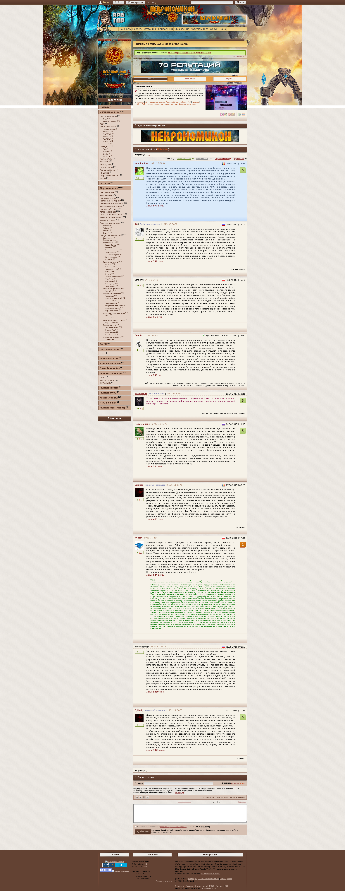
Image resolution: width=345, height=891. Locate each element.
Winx (107, 315)
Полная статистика (164, 881)
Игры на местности (110, 363)
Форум (214, 29)
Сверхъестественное (113, 306)
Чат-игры (105, 183)
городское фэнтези (157, 102)
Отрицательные (222, 159)
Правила (189, 886)
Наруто (108, 264)
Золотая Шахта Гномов (208, 879)
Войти (118, 2)
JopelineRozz (141, 163)
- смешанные (106, 195)
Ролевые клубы (108, 392)
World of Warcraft (108, 127)
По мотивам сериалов (112, 294)
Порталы (104, 107)
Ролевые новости (109, 387)
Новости (137, 29)
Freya (105, 149)
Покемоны (109, 281)
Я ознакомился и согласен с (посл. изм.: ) (173, 827)
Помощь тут (179, 793)
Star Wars (109, 291)
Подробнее (230, 79)
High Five (106, 156)
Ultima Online (106, 167)
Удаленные (239, 159)
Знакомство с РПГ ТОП (204, 886)
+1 (141, 178)
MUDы (103, 178)
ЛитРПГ (104, 344)
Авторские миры (108, 212)
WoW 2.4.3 (107, 132)
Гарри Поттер (110, 245)
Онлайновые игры (110, 112)
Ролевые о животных (110, 223)
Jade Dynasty (106, 164)
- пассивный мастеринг (111, 206)
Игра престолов (111, 311)
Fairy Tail (109, 267)
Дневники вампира (113, 298)
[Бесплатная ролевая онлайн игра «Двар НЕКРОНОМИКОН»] (214, 24)
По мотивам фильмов (111, 289)
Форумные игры (170, 104)
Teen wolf (109, 301)
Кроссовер (107, 238)
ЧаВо (223, 29)
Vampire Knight (111, 269)
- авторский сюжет (109, 209)
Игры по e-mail (108, 402)
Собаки (106, 228)
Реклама (220, 886)
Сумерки (108, 247)
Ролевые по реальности (111, 215)
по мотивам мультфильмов (114, 320)
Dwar (105, 119)
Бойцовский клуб (110, 121)
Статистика (190, 79)
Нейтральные (202, 159)
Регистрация (135, 2)
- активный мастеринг (110, 201)
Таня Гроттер (110, 252)
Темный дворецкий (113, 277)
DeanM (138, 335)
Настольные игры (109, 349)
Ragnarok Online (107, 170)
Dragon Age (110, 330)
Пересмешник (142, 424)
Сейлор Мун (110, 284)
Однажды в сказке (112, 308)
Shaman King (110, 286)
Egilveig (139, 485)
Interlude (106, 152)
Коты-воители (111, 257)
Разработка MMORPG (110, 176)
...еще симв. (155, 206)
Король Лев (110, 323)
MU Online (105, 162)
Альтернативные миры (110, 217)
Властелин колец (112, 250)
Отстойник (150, 29)
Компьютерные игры (111, 373)
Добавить (125, 29)
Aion (102, 124)
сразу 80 (106, 144)
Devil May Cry (110, 332)
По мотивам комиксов (112, 337)
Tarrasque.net (226, 879)
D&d (102, 353)
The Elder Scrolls (112, 328)
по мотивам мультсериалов (114, 313)
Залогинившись (184, 802)
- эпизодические (108, 198)
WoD (143, 104)
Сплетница (109, 296)
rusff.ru (138, 104)
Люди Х (108, 340)
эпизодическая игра (155, 104)
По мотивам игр (109, 325)
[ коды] (242, 802)
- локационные (107, 192)
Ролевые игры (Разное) (112, 407)
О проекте (179, 886)
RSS (226, 886)
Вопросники (165, 29)
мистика (195, 102)
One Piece (109, 279)
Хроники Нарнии (112, 255)
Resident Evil (110, 335)
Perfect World (106, 159)
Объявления (181, 29)
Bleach (108, 274)
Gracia (105, 154)
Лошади (106, 231)
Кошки (105, 233)
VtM (146, 102)
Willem (138, 538)
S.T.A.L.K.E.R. (105, 383)
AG (136, 224)
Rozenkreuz (141, 393)
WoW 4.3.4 (107, 137)
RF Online (104, 173)
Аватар (108, 318)
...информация (109, 129)
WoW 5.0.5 (107, 139)
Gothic (103, 377)
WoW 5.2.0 (107, 141)
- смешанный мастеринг (111, 203)
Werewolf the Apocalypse (176, 102)
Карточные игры (109, 358)
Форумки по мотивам (187, 104)
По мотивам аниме (110, 262)
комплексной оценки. (210, 874)
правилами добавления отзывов (173, 827)
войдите (235, 783)
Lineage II (104, 146)
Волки (105, 226)
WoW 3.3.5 (107, 134)
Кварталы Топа (199, 29)
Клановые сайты (109, 397)
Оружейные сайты (110, 368)
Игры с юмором (107, 220)
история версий (209, 888)
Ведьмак (108, 260)
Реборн (108, 272)
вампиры (140, 102)
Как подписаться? (239, 56)
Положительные (184, 159)
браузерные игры (108, 116)
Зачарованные (111, 303)
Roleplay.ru (192, 879)
